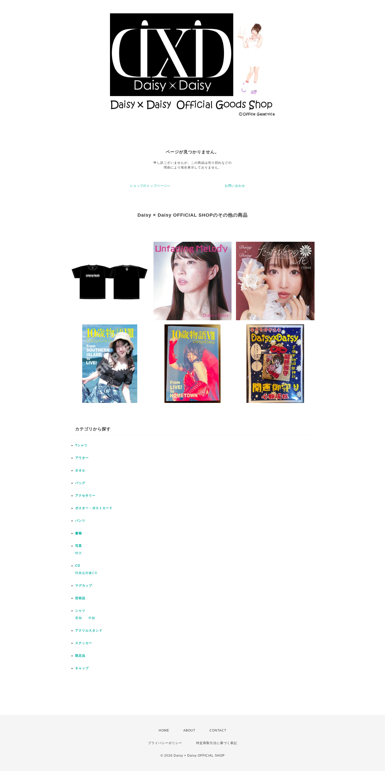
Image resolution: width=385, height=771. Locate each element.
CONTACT (218, 730)
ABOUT (189, 730)
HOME (164, 730)
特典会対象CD (86, 573)
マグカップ (83, 585)
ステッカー (83, 643)
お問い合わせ (235, 186)
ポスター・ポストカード (94, 508)
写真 (78, 546)
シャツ (80, 610)
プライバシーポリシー (165, 743)
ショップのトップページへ (150, 186)
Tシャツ (81, 445)
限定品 (80, 655)
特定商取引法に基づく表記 (216, 743)
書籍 (78, 533)
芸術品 (80, 598)
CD (77, 565)
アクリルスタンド (88, 630)
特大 (78, 553)
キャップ (82, 668)
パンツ (80, 520)
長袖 (78, 618)
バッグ (80, 483)
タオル (80, 470)
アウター (82, 458)
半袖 (91, 618)
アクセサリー (85, 495)
